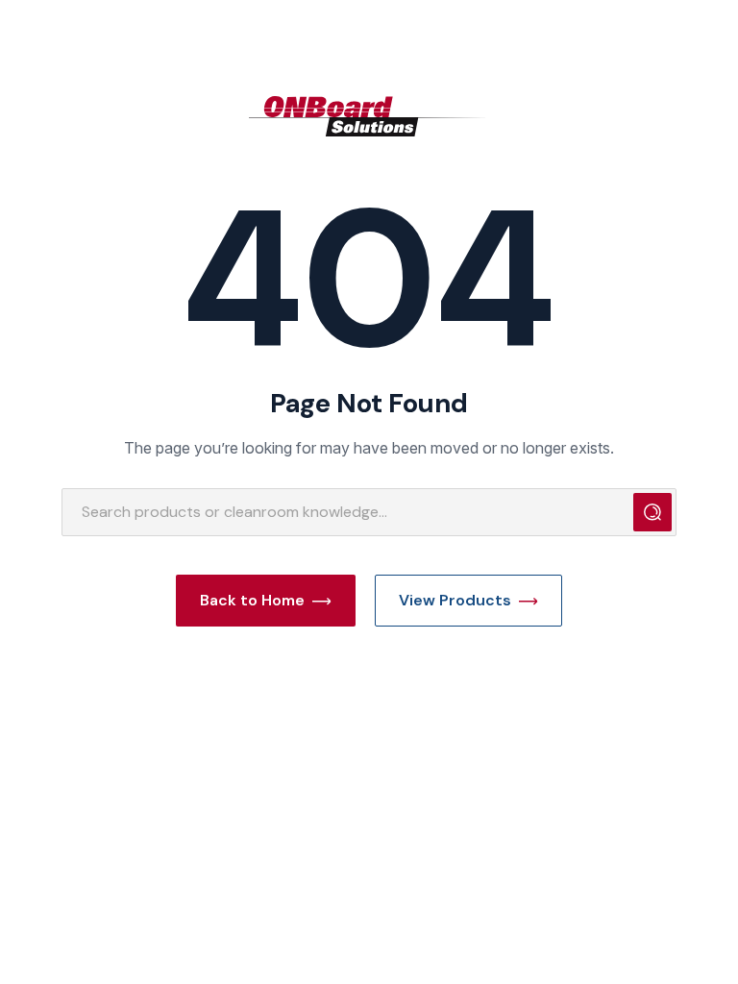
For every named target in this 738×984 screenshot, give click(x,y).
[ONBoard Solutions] (369, 116)
